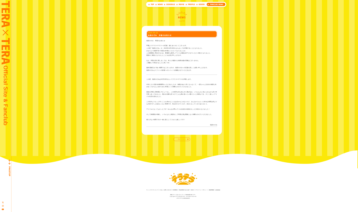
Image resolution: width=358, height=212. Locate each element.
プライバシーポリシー (201, 189)
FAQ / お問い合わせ (165, 189)
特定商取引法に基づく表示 (186, 189)
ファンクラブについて (152, 189)
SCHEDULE (170, 4)
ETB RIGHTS (186, 198)
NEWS (160, 4)
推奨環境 (211, 189)
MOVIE (181, 4)
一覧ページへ (181, 139)
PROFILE (191, 4)
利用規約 (175, 189)
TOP (152, 4)
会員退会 (217, 189)
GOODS (202, 4)
